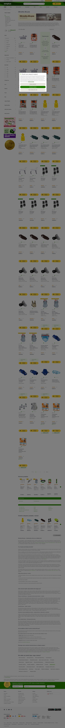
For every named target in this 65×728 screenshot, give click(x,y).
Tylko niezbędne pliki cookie (32, 89)
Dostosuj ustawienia (33, 84)
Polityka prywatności (31, 81)
